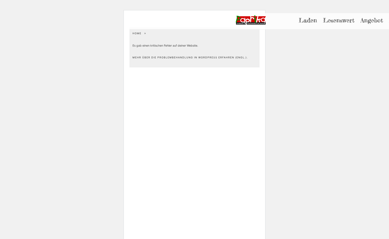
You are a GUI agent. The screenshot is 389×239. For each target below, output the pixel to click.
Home (137, 33)
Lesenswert (339, 20)
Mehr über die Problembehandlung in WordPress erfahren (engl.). (190, 57)
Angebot (371, 20)
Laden (308, 20)
